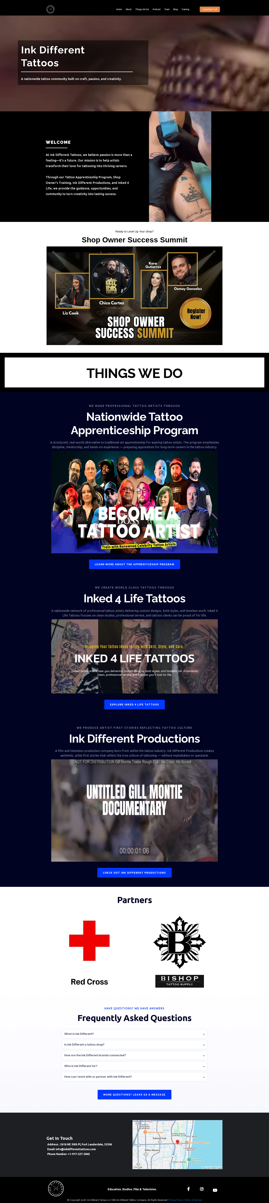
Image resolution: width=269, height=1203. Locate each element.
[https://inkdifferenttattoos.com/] (50, 9)
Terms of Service (193, 1200)
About (129, 9)
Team (167, 9)
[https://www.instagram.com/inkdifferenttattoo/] (202, 1188)
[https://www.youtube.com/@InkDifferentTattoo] (216, 1188)
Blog (175, 9)
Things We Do (142, 9)
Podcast (156, 9)
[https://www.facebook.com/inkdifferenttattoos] (189, 1188)
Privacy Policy (176, 1200)
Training (185, 9)
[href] (177, 1144)
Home (119, 9)
